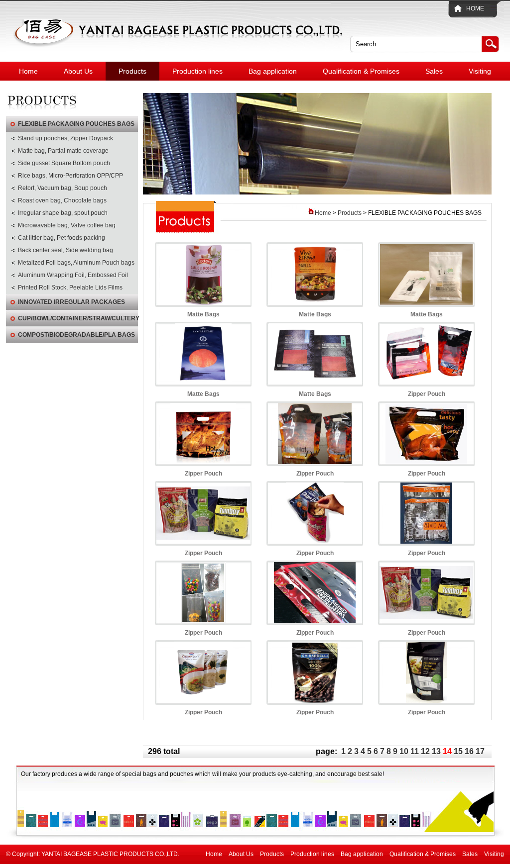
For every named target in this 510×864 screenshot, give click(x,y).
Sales (434, 71)
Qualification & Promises (361, 71)
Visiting (480, 71)
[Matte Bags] (203, 302)
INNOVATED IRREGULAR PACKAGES (71, 301)
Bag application (273, 71)
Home (28, 71)
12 (425, 751)
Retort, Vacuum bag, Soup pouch (62, 188)
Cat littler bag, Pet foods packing (61, 237)
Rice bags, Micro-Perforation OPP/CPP (70, 175)
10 (403, 751)
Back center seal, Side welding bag (65, 250)
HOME (475, 8)
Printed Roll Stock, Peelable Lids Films (70, 287)
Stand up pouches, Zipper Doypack (65, 138)
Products (132, 71)
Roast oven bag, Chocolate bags (62, 200)
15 (458, 751)
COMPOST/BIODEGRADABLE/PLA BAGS (76, 334)
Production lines (197, 71)
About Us (78, 71)
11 (414, 751)
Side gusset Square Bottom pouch (64, 163)
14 (447, 751)
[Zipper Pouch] (426, 382)
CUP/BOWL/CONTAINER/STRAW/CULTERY (78, 318)
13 (436, 751)
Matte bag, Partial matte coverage (63, 150)
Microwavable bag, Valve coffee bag (67, 225)
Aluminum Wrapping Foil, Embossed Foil (73, 275)
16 (469, 751)
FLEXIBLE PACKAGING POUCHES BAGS (76, 123)
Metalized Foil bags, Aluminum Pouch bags (76, 262)
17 (480, 751)
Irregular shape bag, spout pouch (63, 212)
